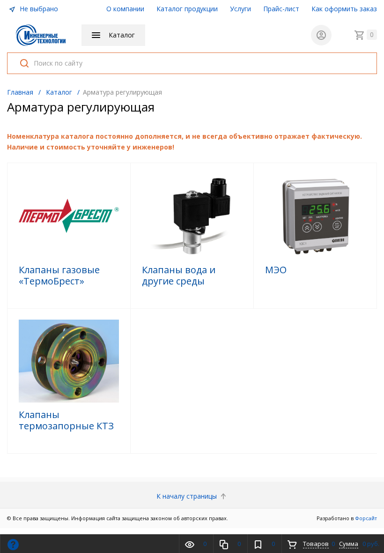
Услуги (240, 8)
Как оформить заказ (344, 8)
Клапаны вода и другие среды (178, 275)
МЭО (276, 270)
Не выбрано (38, 8)
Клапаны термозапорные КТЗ (66, 420)
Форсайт (366, 518)
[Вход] (321, 35)
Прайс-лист (281, 8)
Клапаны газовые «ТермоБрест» (59, 275)
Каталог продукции (187, 8)
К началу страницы (187, 496)
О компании (125, 8)
